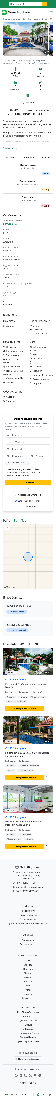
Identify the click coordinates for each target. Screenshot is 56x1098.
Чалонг (28, 973)
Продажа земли (28, 919)
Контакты (28, 1016)
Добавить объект (28, 1020)
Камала (28, 981)
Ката (28, 989)
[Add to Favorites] (48, 708)
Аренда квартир (28, 944)
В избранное (29, 506)
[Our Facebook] (21, 1075)
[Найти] (44, 4)
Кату (28, 985)
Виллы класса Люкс (18, 606)
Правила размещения (28, 1041)
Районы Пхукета (28, 1037)
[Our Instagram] (25, 1075)
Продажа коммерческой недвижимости (28, 923)
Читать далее (10, 148)
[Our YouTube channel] (35, 1075)
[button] (28, 998)
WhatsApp (46, 1094)
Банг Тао (27, 19)
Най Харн (28, 969)
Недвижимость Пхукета (28, 1033)
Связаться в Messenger (29, 500)
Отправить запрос (18, 1094)
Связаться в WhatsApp (29, 494)
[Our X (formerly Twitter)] (30, 1075)
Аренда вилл (28, 939)
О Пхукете (28, 1028)
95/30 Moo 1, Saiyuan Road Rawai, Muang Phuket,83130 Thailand (29, 875)
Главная (6, 19)
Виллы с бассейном (18, 624)
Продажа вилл (28, 910)
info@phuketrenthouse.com (29, 886)
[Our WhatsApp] (16, 1075)
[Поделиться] (43, 26)
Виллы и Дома (40, 19)
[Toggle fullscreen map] (7, 528)
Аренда (16, 19)
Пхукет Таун (28, 994)
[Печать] (48, 26)
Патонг (28, 977)
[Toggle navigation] (51, 12)
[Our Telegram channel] (39, 1075)
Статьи (28, 1024)
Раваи (28, 960)
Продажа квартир (28, 915)
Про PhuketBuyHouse (28, 1012)
